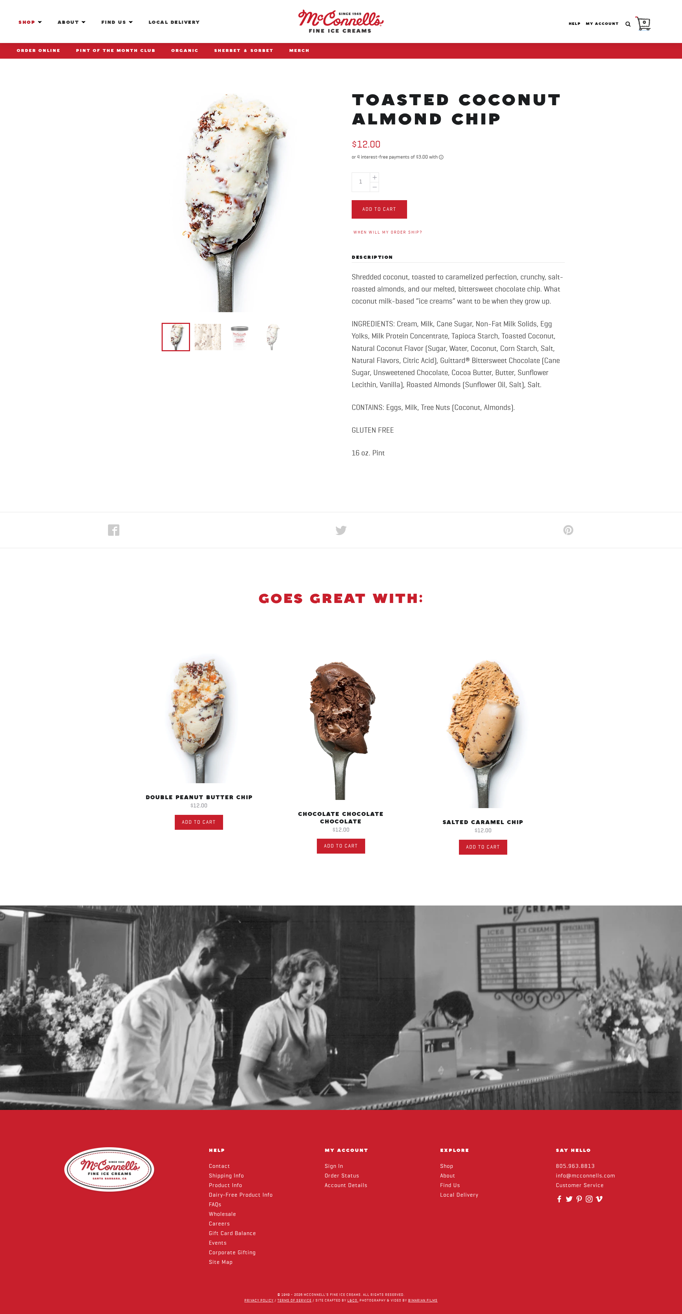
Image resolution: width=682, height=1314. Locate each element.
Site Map (221, 1262)
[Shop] (40, 22)
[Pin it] (568, 530)
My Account (602, 23)
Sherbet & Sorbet (244, 50)
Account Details (346, 1186)
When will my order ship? (388, 232)
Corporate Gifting (232, 1253)
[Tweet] (341, 530)
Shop (28, 22)
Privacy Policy (259, 1300)
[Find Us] (131, 22)
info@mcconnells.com (585, 1176)
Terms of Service (294, 1300)
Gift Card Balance (232, 1233)
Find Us (115, 22)
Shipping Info (226, 1176)
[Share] (113, 530)
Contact (219, 1166)
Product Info (225, 1186)
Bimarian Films (423, 1300)
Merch (299, 50)
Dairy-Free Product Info (241, 1195)
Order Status (342, 1176)
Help (574, 23)
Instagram (590, 1201)
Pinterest (580, 1201)
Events (218, 1243)
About (69, 22)
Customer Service (580, 1186)
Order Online (38, 50)
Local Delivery (174, 22)
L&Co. (352, 1300)
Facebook (560, 1201)
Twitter (570, 1201)
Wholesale (222, 1214)
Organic (185, 50)
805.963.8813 (575, 1166)
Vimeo (600, 1201)
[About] (83, 22)
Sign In (334, 1166)
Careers (219, 1224)
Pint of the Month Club (116, 50)
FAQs (215, 1205)
